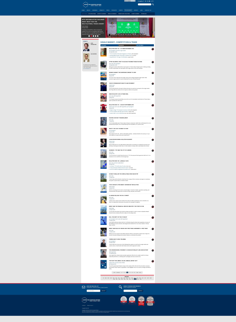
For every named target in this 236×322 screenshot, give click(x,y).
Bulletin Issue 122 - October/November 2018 (121, 48)
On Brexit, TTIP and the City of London (120, 150)
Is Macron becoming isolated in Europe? (120, 139)
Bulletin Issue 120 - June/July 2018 (118, 161)
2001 (132, 279)
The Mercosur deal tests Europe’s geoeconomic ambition (92, 22)
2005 (122, 279)
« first (114, 272)
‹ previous (118, 272)
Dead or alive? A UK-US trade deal (118, 94)
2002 (130, 279)
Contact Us (148, 10)
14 (134, 272)
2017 (129, 277)
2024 (111, 277)
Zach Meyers (94, 54)
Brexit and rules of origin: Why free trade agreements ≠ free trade (128, 228)
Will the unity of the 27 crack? (118, 217)
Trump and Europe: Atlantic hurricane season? (119, 167)
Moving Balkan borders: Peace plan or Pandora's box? (121, 55)
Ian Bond (118, 50)
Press (107, 10)
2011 (145, 277)
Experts (136, 10)
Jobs (141, 10)
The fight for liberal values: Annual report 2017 (123, 260)
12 (130, 272)
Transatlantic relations (124, 13)
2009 (150, 277)
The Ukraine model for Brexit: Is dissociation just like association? (128, 250)
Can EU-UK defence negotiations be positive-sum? (120, 169)
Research (94, 10)
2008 (114, 279)
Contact (84, 305)
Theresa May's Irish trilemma (117, 239)
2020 (121, 277)
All (103, 277)
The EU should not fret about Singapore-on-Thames (120, 53)
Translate (130, 1)
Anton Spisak (85, 26)
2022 (116, 277)
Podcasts (114, 10)
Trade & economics (112, 13)
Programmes (128, 10)
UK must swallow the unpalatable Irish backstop (123, 174)
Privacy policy (90, 305)
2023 (113, 277)
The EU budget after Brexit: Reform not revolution (124, 184)
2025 (108, 277)
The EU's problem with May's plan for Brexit (121, 83)
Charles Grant (111, 85)
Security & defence (101, 13)
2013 (140, 277)
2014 (137, 277)
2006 (119, 279)
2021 (119, 277)
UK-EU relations (92, 13)
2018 (127, 277)
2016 (132, 277)
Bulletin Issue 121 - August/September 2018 (121, 104)
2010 (148, 277)
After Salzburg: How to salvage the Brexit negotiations (125, 61)
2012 (143, 277)
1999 (138, 279)
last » (140, 272)
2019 (124, 277)
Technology (144, 13)
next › (137, 272)
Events (121, 10)
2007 (117, 279)
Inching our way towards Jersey (118, 118)
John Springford (112, 50)
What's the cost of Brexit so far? (118, 128)
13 (132, 272)
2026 (106, 277)
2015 (135, 277)
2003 (127, 279)
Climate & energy (135, 13)
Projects (102, 10)
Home (83, 10)
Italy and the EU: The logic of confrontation (118, 57)
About (88, 10)
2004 (124, 279)
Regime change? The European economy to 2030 (122, 72)
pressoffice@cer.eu (87, 68)
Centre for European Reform (92, 5)
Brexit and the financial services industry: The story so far (126, 206)
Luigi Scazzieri (123, 50)
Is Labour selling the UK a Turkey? (119, 195)
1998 (140, 279)
